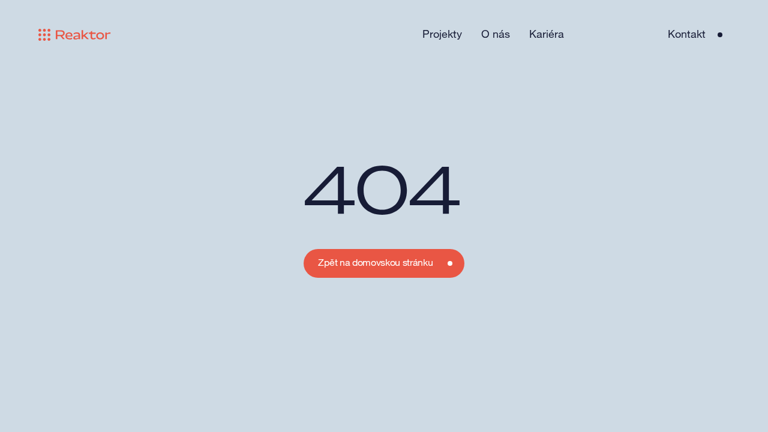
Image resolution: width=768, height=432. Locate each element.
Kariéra (546, 34)
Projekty (442, 34)
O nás (495, 34)
